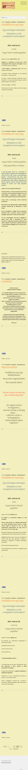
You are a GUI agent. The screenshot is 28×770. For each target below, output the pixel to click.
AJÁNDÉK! (6, 281)
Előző (5, 746)
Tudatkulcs (13, 22)
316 (14, 746)
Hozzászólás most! (21, 22)
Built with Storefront (6, 762)
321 (10, 749)
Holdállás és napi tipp (12, 24)
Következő (15, 749)
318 (21, 746)
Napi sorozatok (9, 367)
